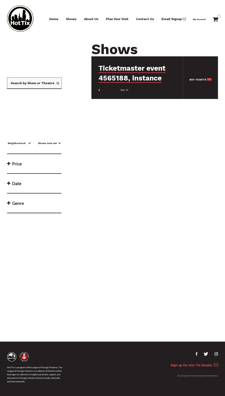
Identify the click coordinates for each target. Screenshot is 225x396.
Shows (71, 19)
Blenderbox (212, 375)
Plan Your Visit (117, 19)
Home (53, 19)
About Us (91, 19)
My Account (199, 19)
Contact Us (145, 19)
